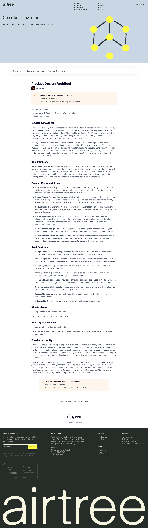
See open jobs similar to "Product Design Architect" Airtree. (60, 102)
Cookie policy (79, 422)
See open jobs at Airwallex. (47, 99)
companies (35, 71)
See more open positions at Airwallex (74, 401)
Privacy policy (68, 422)
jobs (18, 71)
